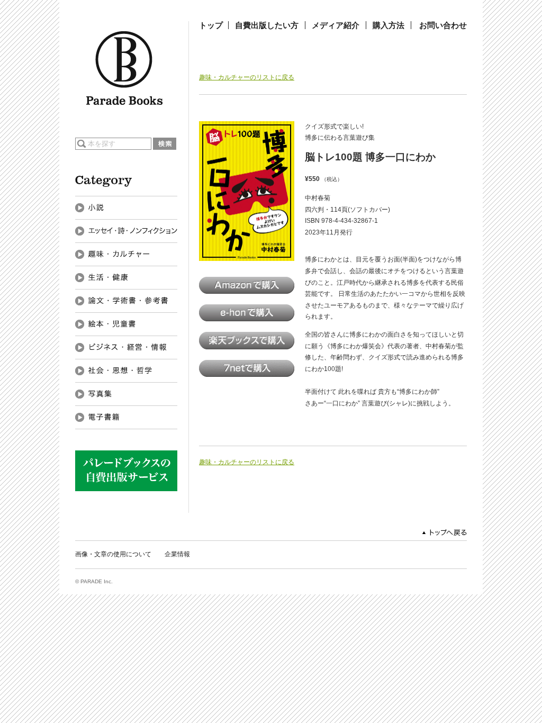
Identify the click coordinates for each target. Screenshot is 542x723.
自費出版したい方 (267, 25)
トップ (211, 25)
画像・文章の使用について (113, 554)
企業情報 (177, 554)
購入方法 (388, 25)
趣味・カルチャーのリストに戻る (246, 77)
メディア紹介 (335, 25)
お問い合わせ (443, 25)
